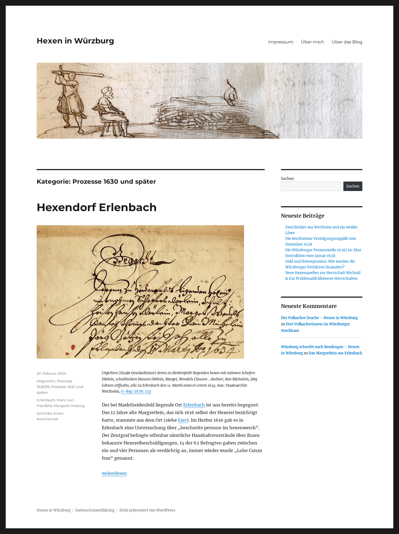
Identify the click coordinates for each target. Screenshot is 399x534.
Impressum (280, 41)
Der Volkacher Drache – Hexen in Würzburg (319, 318)
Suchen (287, 178)
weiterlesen (114, 473)
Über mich (312, 41)
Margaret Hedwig (69, 405)
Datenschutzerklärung (95, 510)
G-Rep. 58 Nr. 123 (136, 391)
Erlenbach (194, 405)
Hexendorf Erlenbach (97, 207)
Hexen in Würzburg (75, 40)
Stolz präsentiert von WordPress (147, 510)
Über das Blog (347, 41)
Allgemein (46, 381)
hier (182, 420)
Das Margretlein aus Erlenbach (335, 353)
